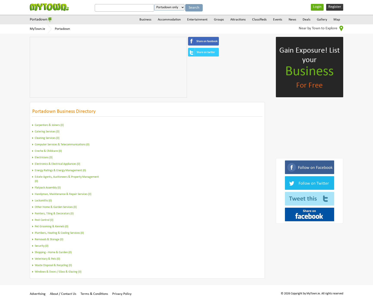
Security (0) (41, 246)
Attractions (238, 19)
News (292, 19)
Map (336, 19)
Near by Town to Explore (318, 28)
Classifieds (259, 19)
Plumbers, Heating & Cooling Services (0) (59, 233)
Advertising (38, 294)
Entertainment (197, 19)
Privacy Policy (121, 294)
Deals (306, 19)
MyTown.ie (37, 29)
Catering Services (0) (47, 131)
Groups (219, 19)
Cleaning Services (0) (47, 138)
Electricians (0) (43, 157)
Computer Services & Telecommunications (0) (62, 144)
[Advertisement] (108, 67)
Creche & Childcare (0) (48, 151)
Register (334, 7)
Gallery (322, 19)
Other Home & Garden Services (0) (56, 207)
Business (145, 19)
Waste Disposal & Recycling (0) (53, 265)
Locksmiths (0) (43, 200)
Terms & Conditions (94, 294)
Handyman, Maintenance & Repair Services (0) (63, 194)
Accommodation (169, 19)
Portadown (38, 19)
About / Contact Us (63, 294)
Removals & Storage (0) (49, 239)
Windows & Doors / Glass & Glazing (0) (58, 271)
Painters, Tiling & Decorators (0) (54, 213)
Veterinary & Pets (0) (47, 259)
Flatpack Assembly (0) (48, 187)
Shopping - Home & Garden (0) (53, 252)
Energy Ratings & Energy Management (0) (60, 170)
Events (277, 19)
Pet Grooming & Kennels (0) (51, 226)
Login (317, 7)
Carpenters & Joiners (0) (49, 125)
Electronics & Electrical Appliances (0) (57, 164)
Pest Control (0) (44, 220)
